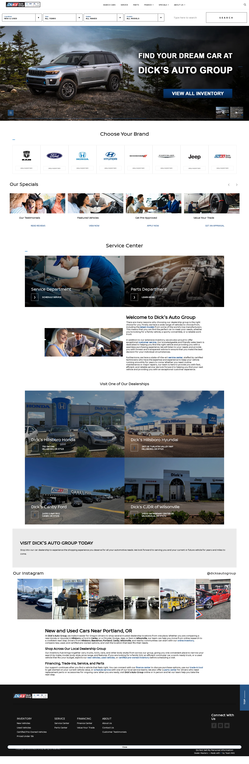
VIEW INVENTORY (26, 168)
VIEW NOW (226, 225)
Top (244, 701)
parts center (170, 669)
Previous (223, 112)
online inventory (185, 640)
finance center (143, 667)
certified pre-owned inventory (134, 657)
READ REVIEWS (170, 225)
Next (236, 112)
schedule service (102, 669)
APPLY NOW (52, 225)
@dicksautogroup (221, 573)
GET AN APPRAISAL (114, 225)
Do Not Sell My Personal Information (214, 750)
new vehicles (93, 657)
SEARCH (226, 17)
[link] (75, 281)
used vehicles (108, 657)
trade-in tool (196, 667)
